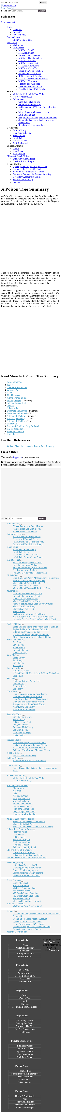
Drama (16, 148)
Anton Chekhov (25, 973)
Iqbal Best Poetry (25, 1051)
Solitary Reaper (14, 400)
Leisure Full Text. (15, 382)
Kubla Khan (12, 434)
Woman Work (13, 390)
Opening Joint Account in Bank (27, 169)
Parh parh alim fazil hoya (29, 104)
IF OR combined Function (30, 76)
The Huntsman (13, 395)
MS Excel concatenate (28, 63)
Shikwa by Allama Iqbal (24, 159)
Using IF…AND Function (30, 71)
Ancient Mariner (24, 1076)
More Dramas (25, 981)
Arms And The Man (25, 1026)
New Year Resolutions (17, 387)
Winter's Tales (25, 998)
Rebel (9, 392)
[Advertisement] (31, 238)
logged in (17, 457)
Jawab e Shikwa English (24, 161)
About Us (17, 29)
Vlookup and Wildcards (29, 84)
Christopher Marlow (25, 953)
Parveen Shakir (20, 140)
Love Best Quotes (25, 1048)
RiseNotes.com (52, 950)
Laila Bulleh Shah (26, 115)
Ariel (25, 1099)
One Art (10, 405)
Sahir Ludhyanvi (20, 143)
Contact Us (18, 32)
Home (10, 27)
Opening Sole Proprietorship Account (30, 166)
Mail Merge (18, 45)
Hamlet (25, 1001)
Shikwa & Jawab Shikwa (18, 156)
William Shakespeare (24, 948)
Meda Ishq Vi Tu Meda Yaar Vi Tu (28, 94)
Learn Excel (18, 47)
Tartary (10, 385)
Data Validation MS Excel (30, 86)
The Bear (25, 1004)
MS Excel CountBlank (28, 65)
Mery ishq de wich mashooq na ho (34, 112)
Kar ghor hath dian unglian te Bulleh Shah (37, 117)
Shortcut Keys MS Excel (29, 73)
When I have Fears (15, 431)
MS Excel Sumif (26, 50)
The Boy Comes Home (24, 1029)
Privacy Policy (19, 34)
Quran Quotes (13, 37)
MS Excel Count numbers (30, 58)
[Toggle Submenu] (20, 524)
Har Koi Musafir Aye (22, 96)
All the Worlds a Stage (17, 398)
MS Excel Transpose (27, 81)
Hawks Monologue (16, 429)
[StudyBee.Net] (8, 5)
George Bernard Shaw (25, 976)
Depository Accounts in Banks (27, 177)
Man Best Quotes (25, 1054)
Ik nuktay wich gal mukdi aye (32, 125)
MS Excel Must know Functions (33, 78)
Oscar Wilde (25, 970)
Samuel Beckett (25, 956)
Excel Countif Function (29, 55)
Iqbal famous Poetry (22, 133)
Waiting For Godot (24, 1023)
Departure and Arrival (17, 411)
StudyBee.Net (7, 8)
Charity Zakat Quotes (22, 40)
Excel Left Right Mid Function (32, 89)
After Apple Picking (16, 416)
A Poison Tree (13, 408)
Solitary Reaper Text (16, 403)
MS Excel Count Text (28, 68)
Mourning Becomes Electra (24, 1007)
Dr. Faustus (25, 1032)
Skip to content (8, 22)
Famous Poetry (19, 130)
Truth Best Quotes (25, 1057)
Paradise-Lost (25, 1071)
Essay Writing (19, 153)
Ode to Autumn (25, 1082)
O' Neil (25, 945)
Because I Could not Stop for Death (23, 426)
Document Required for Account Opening (32, 174)
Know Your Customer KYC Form (28, 171)
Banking (16, 182)
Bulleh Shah (18, 99)
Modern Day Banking (23, 179)
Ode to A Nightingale (25, 1096)
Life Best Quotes (25, 1046)
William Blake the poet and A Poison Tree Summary (30, 446)
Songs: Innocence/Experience (24, 1074)
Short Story (18, 151)
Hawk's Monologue (25, 1107)
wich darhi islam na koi (29, 102)
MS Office (12, 42)
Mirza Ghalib (19, 135)
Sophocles (25, 950)
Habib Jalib (18, 138)
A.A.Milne (25, 978)
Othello (24, 995)
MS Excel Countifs (27, 60)
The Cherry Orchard (25, 1020)
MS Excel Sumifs (26, 53)
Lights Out (12, 423)
